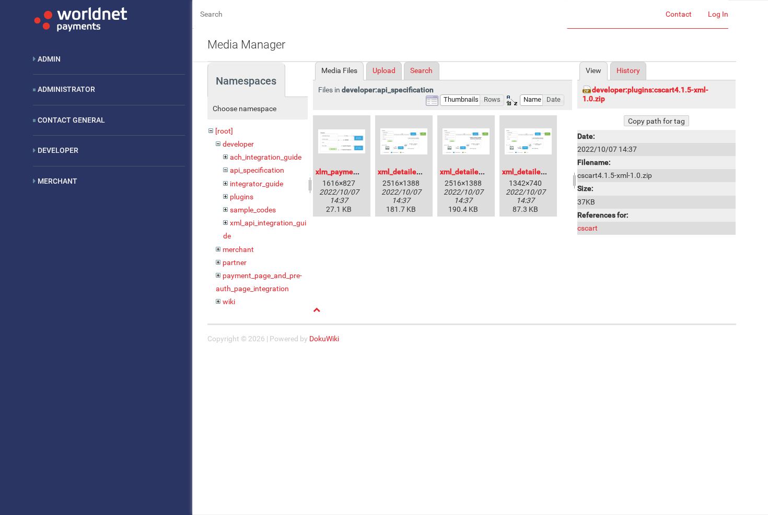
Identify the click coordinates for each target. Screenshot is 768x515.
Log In (718, 14)
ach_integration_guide (265, 157)
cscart (587, 228)
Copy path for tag (656, 121)
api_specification (257, 170)
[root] (224, 131)
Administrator (66, 89)
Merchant (57, 181)
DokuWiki (324, 338)
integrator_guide (256, 183)
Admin (49, 59)
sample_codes (253, 210)
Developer (58, 150)
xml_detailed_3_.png (474, 171)
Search (421, 70)
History (628, 70)
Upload (384, 70)
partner (235, 262)
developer (238, 144)
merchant (238, 249)
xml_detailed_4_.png (536, 171)
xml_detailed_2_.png (412, 171)
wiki (229, 301)
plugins (241, 197)
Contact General (71, 120)
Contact (679, 14)
